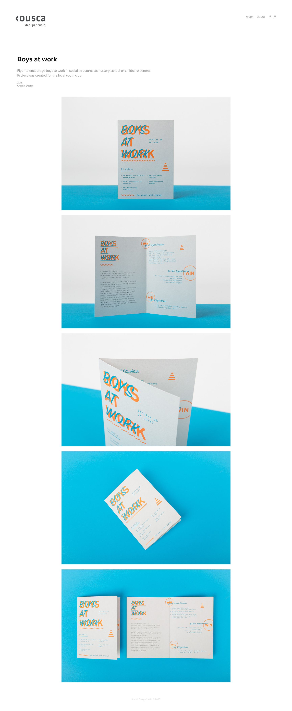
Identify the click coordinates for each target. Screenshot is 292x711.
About (261, 17)
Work (249, 17)
